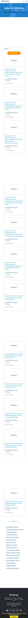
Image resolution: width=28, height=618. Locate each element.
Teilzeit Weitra (10, 563)
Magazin (16, 599)
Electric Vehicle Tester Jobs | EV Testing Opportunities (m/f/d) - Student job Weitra (14, 385)
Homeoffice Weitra (12, 537)
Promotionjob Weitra (13, 550)
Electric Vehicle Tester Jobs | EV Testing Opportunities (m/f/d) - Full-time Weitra (14, 297)
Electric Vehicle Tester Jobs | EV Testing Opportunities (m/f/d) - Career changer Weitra (14, 415)
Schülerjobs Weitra (12, 558)
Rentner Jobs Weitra (12, 555)
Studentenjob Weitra (12, 560)
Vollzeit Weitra (11, 566)
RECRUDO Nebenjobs (11, 79)
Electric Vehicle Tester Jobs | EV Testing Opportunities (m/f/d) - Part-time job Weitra (14, 445)
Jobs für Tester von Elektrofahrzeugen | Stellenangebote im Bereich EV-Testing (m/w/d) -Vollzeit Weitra (14, 266)
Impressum (20, 597)
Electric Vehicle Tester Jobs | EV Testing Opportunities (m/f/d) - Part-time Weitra (14, 355)
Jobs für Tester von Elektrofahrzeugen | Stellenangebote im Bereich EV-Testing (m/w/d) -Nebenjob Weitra (14, 106)
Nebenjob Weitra (11, 545)
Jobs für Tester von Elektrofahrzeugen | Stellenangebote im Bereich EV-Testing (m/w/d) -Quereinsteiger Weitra (14, 139)
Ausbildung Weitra (12, 527)
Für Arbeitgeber (7, 597)
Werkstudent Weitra (12, 568)
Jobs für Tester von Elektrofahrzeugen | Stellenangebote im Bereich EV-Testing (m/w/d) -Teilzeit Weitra (14, 233)
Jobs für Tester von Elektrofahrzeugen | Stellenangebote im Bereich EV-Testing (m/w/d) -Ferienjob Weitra (14, 72)
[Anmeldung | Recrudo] (23, 2)
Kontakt (14, 597)
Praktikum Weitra (12, 548)
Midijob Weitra (11, 540)
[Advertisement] (14, 33)
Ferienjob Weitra (11, 532)
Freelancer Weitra (12, 535)
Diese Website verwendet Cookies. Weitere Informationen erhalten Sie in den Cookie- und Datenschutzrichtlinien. (14, 614)
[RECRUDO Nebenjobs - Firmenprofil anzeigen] (14, 60)
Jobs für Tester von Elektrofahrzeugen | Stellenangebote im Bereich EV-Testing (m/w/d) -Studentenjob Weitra (14, 201)
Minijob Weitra (11, 542)
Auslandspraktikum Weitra (14, 530)
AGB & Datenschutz (9, 599)
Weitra (8, 81)
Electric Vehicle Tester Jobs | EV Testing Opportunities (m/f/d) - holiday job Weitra (14, 503)
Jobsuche (14, 53)
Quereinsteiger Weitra (13, 553)
